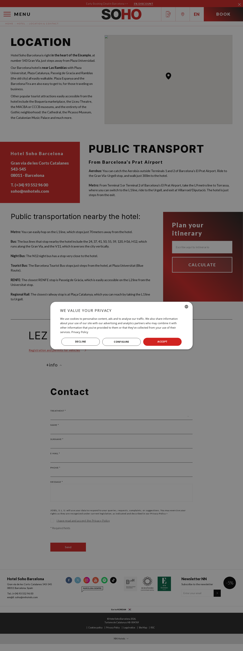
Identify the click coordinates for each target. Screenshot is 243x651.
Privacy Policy (79, 332)
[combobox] (186, 306)
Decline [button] (80, 341)
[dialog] (121, 325)
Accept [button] (162, 341)
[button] (121, 342)
